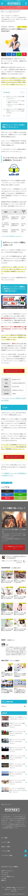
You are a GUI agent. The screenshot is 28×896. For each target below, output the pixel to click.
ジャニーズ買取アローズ (7, 876)
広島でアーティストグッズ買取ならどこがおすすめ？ (17, 741)
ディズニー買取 (5, 842)
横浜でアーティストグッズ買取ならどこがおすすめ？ (17, 773)
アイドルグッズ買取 (6, 855)
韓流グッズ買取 (5, 846)
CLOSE (22, 92)
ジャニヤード (4, 874)
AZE (7, 645)
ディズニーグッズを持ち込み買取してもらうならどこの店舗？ (17, 790)
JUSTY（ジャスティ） (7, 870)
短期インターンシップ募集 (10, 889)
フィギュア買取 (5, 851)
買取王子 (3, 880)
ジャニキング (4, 872)
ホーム (3, 887)
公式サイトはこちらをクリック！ (14, 371)
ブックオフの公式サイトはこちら (13, 236)
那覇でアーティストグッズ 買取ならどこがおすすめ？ (17, 733)
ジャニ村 (3, 878)
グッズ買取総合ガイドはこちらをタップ (14, 547)
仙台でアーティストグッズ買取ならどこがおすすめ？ (17, 782)
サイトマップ (20, 889)
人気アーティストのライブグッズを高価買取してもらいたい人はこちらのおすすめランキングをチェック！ (14, 7)
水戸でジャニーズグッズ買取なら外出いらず (16, 105)
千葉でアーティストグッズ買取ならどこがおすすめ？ (17, 765)
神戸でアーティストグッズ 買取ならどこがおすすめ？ (17, 749)
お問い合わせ (14, 891)
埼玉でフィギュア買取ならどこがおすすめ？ (17, 718)
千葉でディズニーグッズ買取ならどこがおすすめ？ (17, 725)
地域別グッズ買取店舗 (7, 482)
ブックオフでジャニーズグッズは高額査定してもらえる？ (16, 101)
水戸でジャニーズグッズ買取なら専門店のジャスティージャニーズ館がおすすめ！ (15, 111)
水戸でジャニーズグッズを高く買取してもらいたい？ (15, 97)
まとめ (8, 115)
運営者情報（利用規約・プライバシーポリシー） (16, 887)
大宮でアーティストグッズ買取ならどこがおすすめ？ (17, 757)
